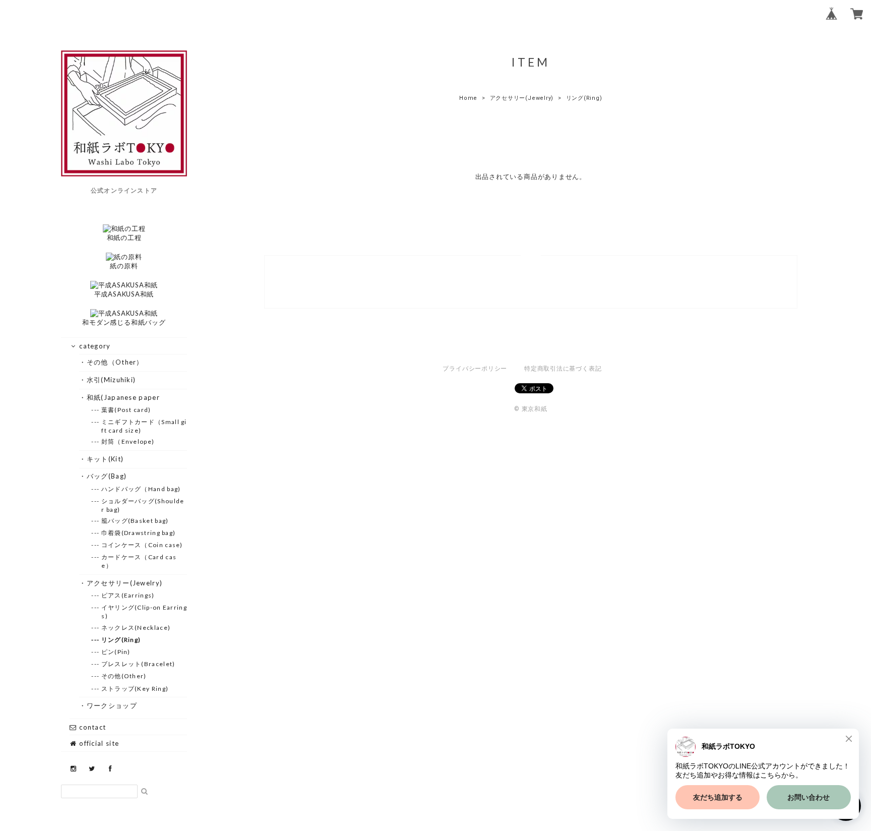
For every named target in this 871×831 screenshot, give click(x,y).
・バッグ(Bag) (107, 476)
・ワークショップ (112, 705)
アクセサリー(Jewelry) (522, 98)
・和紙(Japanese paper (123, 397)
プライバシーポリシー (475, 368)
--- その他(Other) (123, 676)
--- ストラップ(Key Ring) (134, 688)
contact (91, 727)
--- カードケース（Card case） (138, 561)
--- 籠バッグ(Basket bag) (134, 520)
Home (468, 98)
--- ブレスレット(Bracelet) (138, 664)
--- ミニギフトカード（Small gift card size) (143, 426)
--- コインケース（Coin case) (141, 545)
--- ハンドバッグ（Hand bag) (140, 489)
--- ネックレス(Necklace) (135, 627)
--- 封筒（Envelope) (127, 441)
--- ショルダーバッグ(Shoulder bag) (142, 505)
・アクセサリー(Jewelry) (124, 583)
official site (98, 743)
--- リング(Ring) (121, 639)
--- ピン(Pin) (115, 652)
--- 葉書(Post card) (126, 409)
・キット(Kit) (105, 459)
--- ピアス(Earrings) (127, 595)
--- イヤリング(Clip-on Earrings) (144, 612)
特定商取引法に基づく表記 (562, 368)
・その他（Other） (115, 362)
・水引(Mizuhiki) (111, 380)
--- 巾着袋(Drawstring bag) (138, 533)
